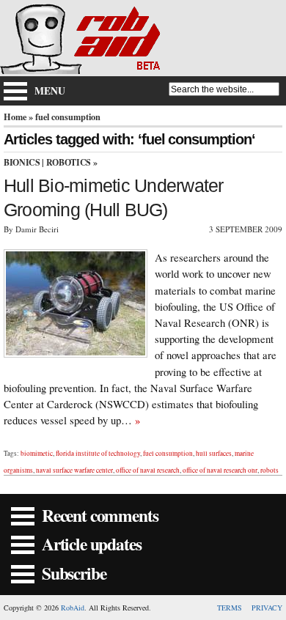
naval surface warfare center (74, 470)
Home (15, 116)
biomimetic (37, 453)
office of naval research (148, 470)
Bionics (22, 162)
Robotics (68, 162)
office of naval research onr (220, 470)
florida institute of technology (98, 453)
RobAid (72, 607)
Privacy (267, 607)
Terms (229, 607)
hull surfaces (214, 453)
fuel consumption (168, 453)
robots (269, 470)
